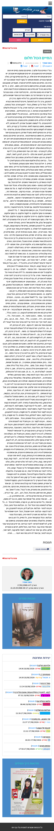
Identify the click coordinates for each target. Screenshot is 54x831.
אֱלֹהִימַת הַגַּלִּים (44, 665)
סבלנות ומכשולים (43, 710)
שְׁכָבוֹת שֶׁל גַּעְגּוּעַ (43, 728)
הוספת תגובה (41, 549)
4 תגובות (32, 728)
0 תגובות (33, 665)
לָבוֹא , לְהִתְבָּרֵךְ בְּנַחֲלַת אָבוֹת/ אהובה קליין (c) (32, 692)
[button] (50, 3)
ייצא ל (36, 66)
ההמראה (46, 737)
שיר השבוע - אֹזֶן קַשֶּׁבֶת (41, 719)
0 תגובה (48, 66)
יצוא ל (25, 66)
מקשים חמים (45, 745)
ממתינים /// (45, 674)
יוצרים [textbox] (27, 30)
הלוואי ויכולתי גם (43, 701)
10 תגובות (27, 719)
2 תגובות (36, 683)
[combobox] (22, 30)
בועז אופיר (27, 582)
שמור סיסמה (44, 21)
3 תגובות (9, 692)
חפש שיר (47, 26)
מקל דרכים (45, 683)
